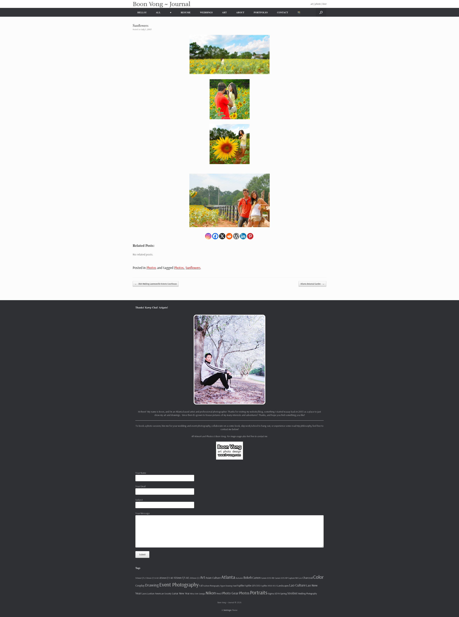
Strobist (292, 593)
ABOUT (240, 12)
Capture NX (293, 578)
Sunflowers (193, 267)
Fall (201, 585)
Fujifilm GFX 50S (252, 585)
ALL (158, 12)
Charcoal (307, 577)
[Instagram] (208, 236)
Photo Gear (230, 593)
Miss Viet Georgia (197, 593)
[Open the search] (321, 12)
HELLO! (141, 12)
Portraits (258, 592)
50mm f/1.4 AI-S (152, 578)
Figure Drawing (226, 586)
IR (274, 586)
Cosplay (140, 585)
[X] (222, 236)
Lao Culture (297, 585)
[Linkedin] (243, 236)
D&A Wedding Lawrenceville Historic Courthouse (156, 284)
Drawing (152, 585)
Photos (151, 267)
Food (235, 585)
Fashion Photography (211, 586)
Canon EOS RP (281, 578)
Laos (144, 593)
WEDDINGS (206, 12)
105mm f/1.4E (181, 577)
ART (224, 12)
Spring (283, 593)
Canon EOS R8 (267, 578)
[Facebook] (215, 236)
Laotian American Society (159, 593)
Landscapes (283, 585)
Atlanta (228, 577)
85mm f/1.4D (166, 577)
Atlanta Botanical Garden (312, 284)
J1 (276, 586)
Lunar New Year (181, 593)
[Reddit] (229, 236)
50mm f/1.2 (140, 578)
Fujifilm (240, 585)
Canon (256, 577)
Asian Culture (213, 577)
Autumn (239, 578)
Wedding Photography (307, 593)
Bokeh (247, 578)
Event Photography (179, 584)
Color (318, 577)
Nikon (211, 592)
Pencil (219, 593)
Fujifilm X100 (267, 585)
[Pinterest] (250, 236)
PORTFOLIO (261, 12)
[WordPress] (236, 236)
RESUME (186, 12)
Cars (300, 578)
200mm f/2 (195, 578)
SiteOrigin (227, 610)
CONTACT (282, 12)
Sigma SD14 (274, 593)
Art (202, 577)
